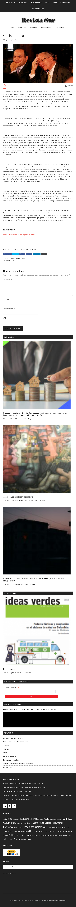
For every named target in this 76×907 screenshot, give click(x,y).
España (50, 827)
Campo (41, 819)
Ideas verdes (9, 669)
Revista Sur (13, 258)
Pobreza (5, 835)
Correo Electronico (12, 688)
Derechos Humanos (54, 823)
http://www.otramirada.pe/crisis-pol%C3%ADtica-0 (19, 235)
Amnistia (17, 819)
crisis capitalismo (26, 823)
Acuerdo (7, 818)
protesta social (33, 835)
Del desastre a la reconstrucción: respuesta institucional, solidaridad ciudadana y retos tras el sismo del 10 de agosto (37, 795)
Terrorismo (10, 839)
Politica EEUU (23, 835)
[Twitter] (5, 806)
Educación (20, 827)
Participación (60, 831)
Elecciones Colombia (34, 826)
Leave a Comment (33, 40)
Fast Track (55, 827)
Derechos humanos (9, 756)
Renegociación (63, 835)
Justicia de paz (8, 831)
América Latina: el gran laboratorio (18, 497)
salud (5, 839)
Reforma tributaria (50, 835)
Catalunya (47, 819)
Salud (5, 753)
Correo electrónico (10, 309)
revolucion (70, 835)
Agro (14, 819)
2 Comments (27, 673)
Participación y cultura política (13, 738)
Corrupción (17, 823)
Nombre (6, 299)
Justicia (66, 827)
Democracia (38, 822)
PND (70, 831)
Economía (8, 827)
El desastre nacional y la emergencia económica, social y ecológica (23, 783)
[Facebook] (14, 806)
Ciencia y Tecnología (57, 819)
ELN (47, 827)
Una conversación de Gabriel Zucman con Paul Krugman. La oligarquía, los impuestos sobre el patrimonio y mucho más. (35, 414)
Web (4, 318)
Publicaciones (7, 767)
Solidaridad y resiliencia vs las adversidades (16, 799)
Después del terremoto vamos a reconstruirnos (17, 791)
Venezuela (22, 839)
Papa (54, 831)
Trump (17, 839)
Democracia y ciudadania (11, 760)
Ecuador (16, 827)
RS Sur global (21, 258)
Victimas (6, 749)
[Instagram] (9, 806)
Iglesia (60, 827)
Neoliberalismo (47, 831)
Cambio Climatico (31, 819)
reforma (41, 835)
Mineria (26, 831)
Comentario (7, 280)
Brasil (22, 819)
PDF (4, 88)
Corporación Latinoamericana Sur (38, 20)
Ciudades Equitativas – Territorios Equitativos (18, 764)
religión (58, 835)
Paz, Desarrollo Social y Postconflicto (15, 742)
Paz (66, 831)
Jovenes (6, 745)
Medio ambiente (19, 831)
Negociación (35, 831)
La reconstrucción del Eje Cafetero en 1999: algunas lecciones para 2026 (24, 787)
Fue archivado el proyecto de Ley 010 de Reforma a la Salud (29, 709)
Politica (13, 261)
